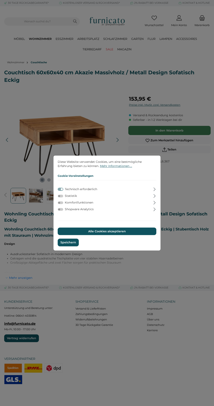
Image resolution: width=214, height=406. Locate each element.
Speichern (68, 242)
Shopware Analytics (79, 209)
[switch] (60, 196)
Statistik (71, 195)
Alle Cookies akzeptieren (107, 231)
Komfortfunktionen (79, 202)
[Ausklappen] (154, 188)
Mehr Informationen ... (116, 166)
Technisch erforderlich (81, 189)
